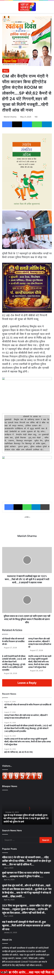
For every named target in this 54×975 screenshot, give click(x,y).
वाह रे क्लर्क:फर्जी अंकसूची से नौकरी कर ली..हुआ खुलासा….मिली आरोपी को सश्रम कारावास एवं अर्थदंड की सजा (26, 925)
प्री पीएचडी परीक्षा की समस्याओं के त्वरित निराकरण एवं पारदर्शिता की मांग (13, 641)
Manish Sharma (10, 117)
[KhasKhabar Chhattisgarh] (27, 6)
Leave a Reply (27, 683)
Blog (6, 71)
